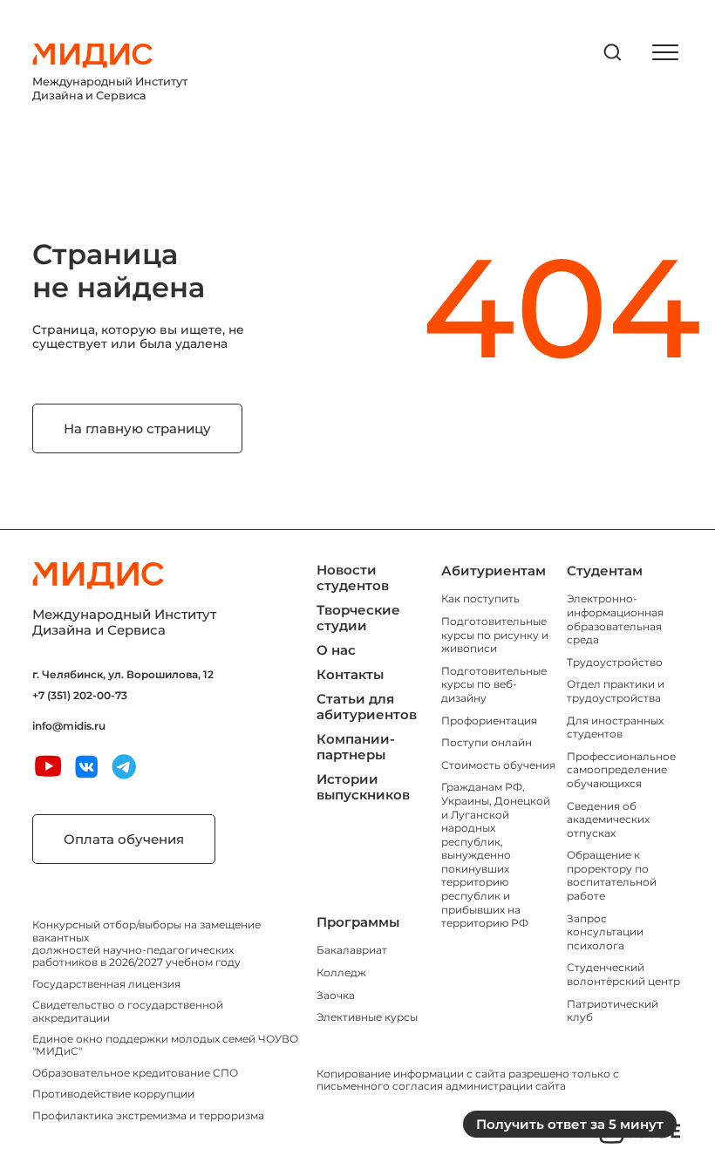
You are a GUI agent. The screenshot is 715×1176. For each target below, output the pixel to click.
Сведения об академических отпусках (608, 819)
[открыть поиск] (613, 52)
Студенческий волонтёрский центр (623, 974)
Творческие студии (358, 618)
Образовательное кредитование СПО (135, 1072)
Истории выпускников (363, 787)
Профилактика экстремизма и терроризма (148, 1115)
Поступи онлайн (486, 742)
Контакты (350, 674)
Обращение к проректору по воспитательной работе (612, 875)
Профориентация (489, 720)
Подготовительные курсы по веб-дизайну (494, 684)
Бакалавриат (352, 949)
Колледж (341, 972)
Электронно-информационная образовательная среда (615, 619)
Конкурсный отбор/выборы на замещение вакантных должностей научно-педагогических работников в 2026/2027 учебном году (146, 943)
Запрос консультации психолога (605, 932)
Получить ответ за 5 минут (570, 1124)
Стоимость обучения (498, 765)
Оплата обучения (124, 839)
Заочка (336, 995)
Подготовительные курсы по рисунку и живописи (494, 635)
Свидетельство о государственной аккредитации (127, 1010)
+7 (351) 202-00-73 (79, 696)
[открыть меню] (665, 52)
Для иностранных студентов (615, 727)
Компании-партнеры (356, 747)
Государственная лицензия (106, 983)
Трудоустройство (615, 662)
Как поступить (480, 598)
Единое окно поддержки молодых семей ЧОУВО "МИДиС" (165, 1044)
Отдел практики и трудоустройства (615, 690)
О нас (336, 650)
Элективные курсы (367, 1016)
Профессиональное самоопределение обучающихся (621, 770)
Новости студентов (353, 577)
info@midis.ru (69, 726)
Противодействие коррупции (113, 1093)
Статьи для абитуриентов (367, 706)
